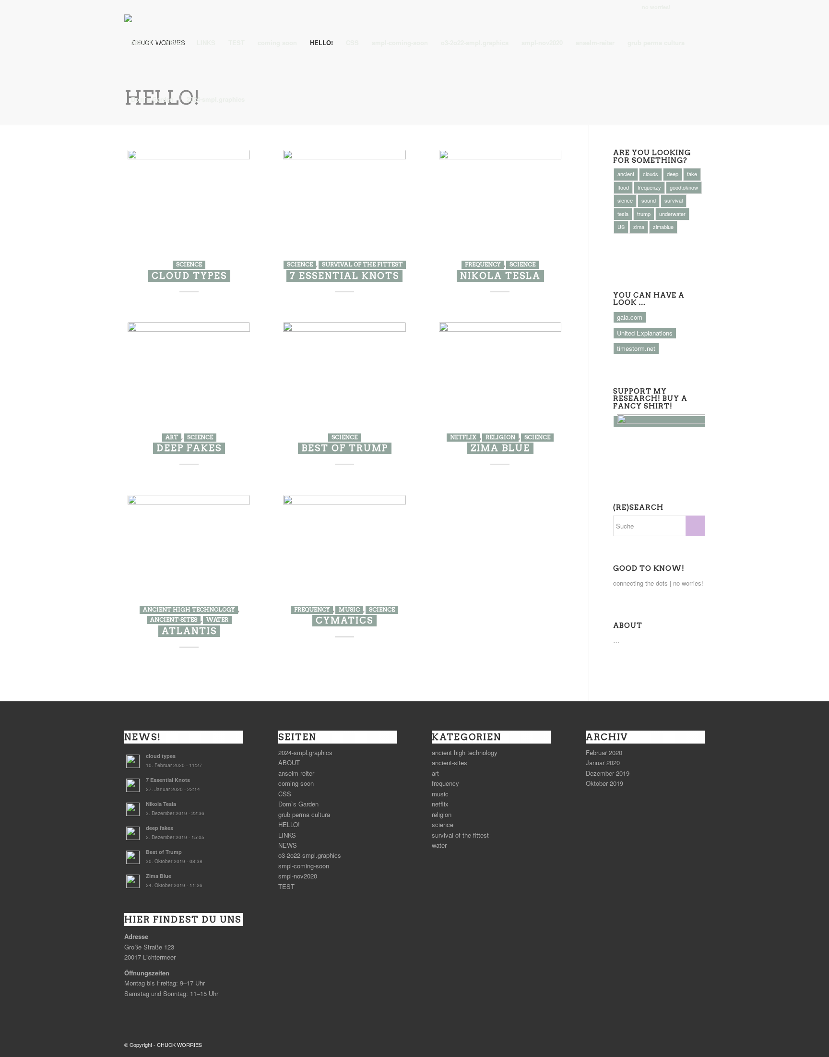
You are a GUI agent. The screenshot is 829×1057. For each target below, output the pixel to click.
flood (623, 187)
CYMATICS (344, 620)
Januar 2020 (603, 762)
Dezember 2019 (607, 773)
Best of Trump (344, 448)
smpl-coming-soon (303, 865)
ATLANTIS (189, 631)
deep (672, 174)
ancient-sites (173, 619)
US (621, 226)
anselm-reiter (296, 773)
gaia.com (629, 317)
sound (648, 200)
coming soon (296, 783)
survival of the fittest (362, 264)
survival (673, 200)
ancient (625, 174)
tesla (622, 213)
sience (625, 200)
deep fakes (189, 448)
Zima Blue (500, 448)
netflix (463, 437)
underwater (672, 213)
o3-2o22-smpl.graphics (309, 855)
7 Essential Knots (344, 276)
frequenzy (649, 187)
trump (644, 213)
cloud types (189, 276)
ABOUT (289, 762)
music (349, 609)
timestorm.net (636, 348)
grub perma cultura (304, 814)
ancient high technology (189, 609)
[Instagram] (683, 7)
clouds (650, 174)
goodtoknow (684, 187)
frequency (482, 264)
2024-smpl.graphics (305, 752)
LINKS (287, 835)
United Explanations (645, 332)
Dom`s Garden (298, 803)
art (172, 437)
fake (692, 174)
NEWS (287, 845)
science (189, 264)
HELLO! (289, 824)
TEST (286, 886)
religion (500, 437)
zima (638, 226)
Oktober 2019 (604, 783)
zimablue (663, 226)
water (217, 619)
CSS (284, 793)
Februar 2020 (604, 752)
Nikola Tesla (500, 276)
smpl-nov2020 (297, 875)
